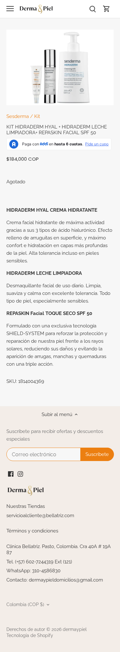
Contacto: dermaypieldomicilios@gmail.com (54, 580)
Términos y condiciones (32, 531)
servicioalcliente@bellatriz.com (40, 515)
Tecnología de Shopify (29, 635)
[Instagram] (20, 473)
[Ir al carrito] (106, 9)
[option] (60, 67)
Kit (37, 116)
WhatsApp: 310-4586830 (33, 571)
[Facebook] (10, 473)
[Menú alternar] (10, 8)
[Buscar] (92, 9)
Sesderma (17, 116)
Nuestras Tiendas (25, 506)
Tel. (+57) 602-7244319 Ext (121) (39, 562)
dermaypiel (75, 629)
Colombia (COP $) (25, 604)
